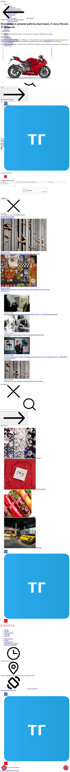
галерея (6, 29)
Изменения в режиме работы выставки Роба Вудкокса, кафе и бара (23, 381)
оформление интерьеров (11, 643)
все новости (4, 384)
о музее (12, 216)
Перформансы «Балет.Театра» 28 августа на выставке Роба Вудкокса (24, 335)
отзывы (6, 640)
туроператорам (8, 642)
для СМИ (7, 634)
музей (6, 4)
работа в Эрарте (8, 633)
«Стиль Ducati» (47, 40)
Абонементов (48, 41)
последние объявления (7, 218)
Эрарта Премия (8, 42)
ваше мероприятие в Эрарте (16, 19)
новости (6, 631)
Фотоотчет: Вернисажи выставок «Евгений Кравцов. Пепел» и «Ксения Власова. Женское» (31, 314)
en (1, 102)
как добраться (5, 690)
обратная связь (8, 638)
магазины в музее (13, 21)
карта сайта (15, 770)
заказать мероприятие (10, 645)
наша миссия (8, 38)
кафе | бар (7, 636)
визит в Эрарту (5, 216)
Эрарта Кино (8, 45)
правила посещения (6, 770)
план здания (12, 690)
